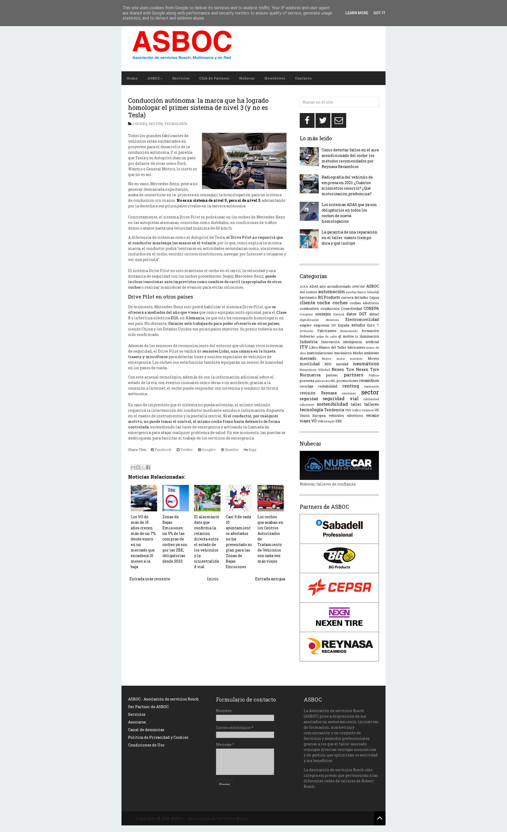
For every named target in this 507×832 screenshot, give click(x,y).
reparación (371, 386)
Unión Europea (313, 415)
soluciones (307, 404)
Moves (373, 358)
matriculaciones (320, 353)
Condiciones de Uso (146, 744)
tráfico (356, 410)
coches (140, 123)
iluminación (369, 336)
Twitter (186, 449)
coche (323, 303)
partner (332, 375)
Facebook (162, 449)
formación (370, 331)
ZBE (338, 421)
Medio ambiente (366, 353)
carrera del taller (354, 297)
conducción (330, 308)
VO (314, 420)
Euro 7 (373, 325)
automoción (331, 291)
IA (356, 336)
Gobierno (307, 336)
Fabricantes (326, 331)
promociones (347, 380)
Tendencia (334, 409)
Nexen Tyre (367, 369)
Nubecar (247, 78)
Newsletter (274, 78)
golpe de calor (326, 336)
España (343, 325)
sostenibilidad (332, 404)
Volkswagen (326, 421)
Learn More (356, 13)
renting (350, 386)
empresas (322, 325)
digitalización (309, 320)
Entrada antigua (270, 578)
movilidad (310, 363)
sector (156, 123)
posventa (307, 380)
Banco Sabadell (368, 292)
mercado (308, 358)
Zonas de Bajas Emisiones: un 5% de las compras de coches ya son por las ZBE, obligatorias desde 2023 (174, 539)
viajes (305, 420)
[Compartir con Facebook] (148, 467)
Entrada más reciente (149, 578)
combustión (309, 308)
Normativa (310, 374)
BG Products (329, 297)
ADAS (313, 286)
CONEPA (371, 308)
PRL (333, 381)
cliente (307, 303)
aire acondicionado (335, 286)
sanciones (349, 393)
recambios (369, 380)
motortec (356, 359)
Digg (252, 449)
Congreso (306, 314)
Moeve (326, 359)
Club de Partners (214, 78)
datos (351, 313)
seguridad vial (340, 398)
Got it (379, 13)
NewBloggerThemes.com (311, 818)
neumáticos (366, 364)
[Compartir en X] (143, 467)
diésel (374, 314)
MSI (328, 364)
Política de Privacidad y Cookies (158, 737)
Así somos (308, 292)
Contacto (303, 78)
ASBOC (153, 78)
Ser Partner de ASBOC (148, 706)
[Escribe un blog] (138, 467)
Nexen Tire (343, 369)
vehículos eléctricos (346, 415)
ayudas (351, 292)
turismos (368, 410)
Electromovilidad (362, 319)
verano (372, 415)
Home (132, 78)
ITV (304, 347)
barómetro (308, 297)
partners (353, 375)
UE (376, 410)
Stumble (231, 449)
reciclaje (306, 386)
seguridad (309, 398)
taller (356, 404)
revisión (308, 392)
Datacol (339, 314)
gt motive (346, 336)
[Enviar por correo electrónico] (133, 467)
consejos (323, 313)
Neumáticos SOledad (315, 370)
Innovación (330, 342)
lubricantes (356, 347)
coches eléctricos (364, 303)
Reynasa (329, 392)
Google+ (208, 449)
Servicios (180, 78)
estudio (358, 325)
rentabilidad (327, 386)
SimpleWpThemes (268, 818)
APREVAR (358, 286)
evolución (306, 331)
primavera (322, 381)
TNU (348, 410)
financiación (349, 331)
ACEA (304, 286)
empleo (306, 325)
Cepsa (374, 297)
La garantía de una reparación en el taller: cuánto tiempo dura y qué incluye (349, 238)
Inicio (212, 578)
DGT (363, 313)
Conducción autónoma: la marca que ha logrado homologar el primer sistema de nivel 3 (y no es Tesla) (198, 107)
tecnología (175, 123)
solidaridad (371, 399)
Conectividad (351, 308)
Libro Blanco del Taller (327, 347)
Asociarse (137, 722)
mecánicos (343, 353)
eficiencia (332, 320)
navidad (342, 364)
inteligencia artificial (361, 342)
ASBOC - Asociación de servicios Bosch (163, 699)
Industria (308, 341)
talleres (371, 404)
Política (374, 375)
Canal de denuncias (146, 729)
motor (341, 359)
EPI (333, 325)
